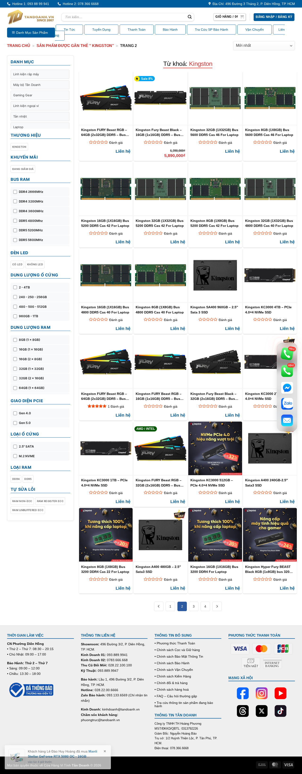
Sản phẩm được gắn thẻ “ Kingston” (75, 46)
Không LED (35, 264)
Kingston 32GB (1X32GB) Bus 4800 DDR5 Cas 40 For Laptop (269, 223)
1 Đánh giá (116, 406)
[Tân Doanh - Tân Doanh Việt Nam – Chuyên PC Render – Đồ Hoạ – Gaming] (30, 17)
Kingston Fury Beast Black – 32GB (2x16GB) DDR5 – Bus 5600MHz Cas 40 (213, 396)
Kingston (19, 146)
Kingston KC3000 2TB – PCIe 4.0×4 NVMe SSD (268, 396)
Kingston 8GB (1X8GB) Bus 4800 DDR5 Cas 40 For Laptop (160, 309)
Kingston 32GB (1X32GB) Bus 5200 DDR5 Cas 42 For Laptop (160, 223)
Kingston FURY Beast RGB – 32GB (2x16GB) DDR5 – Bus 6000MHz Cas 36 (158, 482)
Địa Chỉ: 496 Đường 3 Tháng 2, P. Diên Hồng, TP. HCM (253, 4)
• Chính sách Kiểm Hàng (173, 676)
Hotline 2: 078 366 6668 (80, 4)
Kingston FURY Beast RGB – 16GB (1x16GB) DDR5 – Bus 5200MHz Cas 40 (158, 396)
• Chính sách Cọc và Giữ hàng (177, 649)
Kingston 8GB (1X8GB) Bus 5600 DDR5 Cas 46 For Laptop (269, 132)
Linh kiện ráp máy (26, 74)
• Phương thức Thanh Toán (175, 643)
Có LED (17, 264)
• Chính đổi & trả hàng (171, 683)
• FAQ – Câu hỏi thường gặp (176, 696)
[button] (229, 17)
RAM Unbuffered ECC (27, 510)
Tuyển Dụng (101, 29)
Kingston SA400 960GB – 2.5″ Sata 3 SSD (214, 309)
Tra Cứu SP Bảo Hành (211, 29)
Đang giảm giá (23, 169)
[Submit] (190, 17)
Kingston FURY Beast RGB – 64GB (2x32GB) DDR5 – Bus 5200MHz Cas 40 (104, 396)
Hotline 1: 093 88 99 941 (29, 4)
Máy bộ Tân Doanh (27, 85)
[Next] (217, 606)
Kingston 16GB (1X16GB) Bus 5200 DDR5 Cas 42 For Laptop (105, 223)
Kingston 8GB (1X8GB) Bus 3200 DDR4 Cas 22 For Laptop (105, 569)
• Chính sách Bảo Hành (172, 663)
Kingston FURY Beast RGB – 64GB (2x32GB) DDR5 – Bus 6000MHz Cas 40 (104, 132)
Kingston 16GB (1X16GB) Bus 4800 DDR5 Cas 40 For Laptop (105, 309)
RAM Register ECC (50, 501)
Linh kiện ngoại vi (26, 106)
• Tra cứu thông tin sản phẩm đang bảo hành (184, 704)
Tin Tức (69, 29)
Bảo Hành (170, 29)
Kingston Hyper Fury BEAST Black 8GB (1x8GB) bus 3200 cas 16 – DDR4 (268, 569)
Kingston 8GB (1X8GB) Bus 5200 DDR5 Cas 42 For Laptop (214, 223)
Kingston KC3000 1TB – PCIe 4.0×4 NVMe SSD (104, 482)
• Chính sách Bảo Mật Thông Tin (179, 656)
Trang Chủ (18, 46)
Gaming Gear (22, 95)
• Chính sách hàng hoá (172, 689)
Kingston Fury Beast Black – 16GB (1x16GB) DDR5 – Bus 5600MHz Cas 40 (159, 132)
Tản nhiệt (20, 116)
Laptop (18, 127)
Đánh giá (116, 142)
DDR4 (16, 479)
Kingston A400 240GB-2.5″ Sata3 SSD (266, 482)
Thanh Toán (137, 29)
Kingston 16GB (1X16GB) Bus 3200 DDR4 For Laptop (214, 569)
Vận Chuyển (254, 29)
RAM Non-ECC (22, 501)
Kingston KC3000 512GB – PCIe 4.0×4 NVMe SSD (211, 482)
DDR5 (28, 479)
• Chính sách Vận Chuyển (174, 669)
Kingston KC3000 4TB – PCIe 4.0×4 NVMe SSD (268, 309)
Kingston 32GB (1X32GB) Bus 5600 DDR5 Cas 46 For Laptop (214, 132)
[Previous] (159, 606)
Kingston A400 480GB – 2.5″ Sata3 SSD (158, 569)
